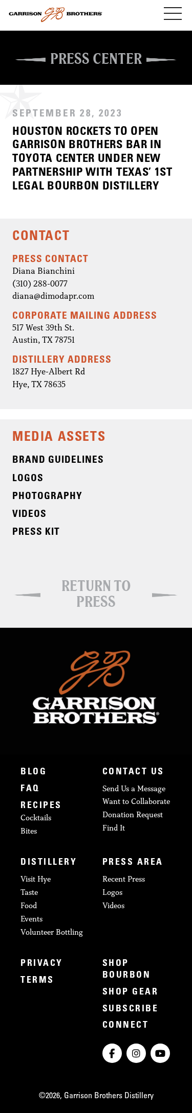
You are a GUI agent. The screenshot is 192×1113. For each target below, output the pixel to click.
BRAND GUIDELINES (58, 460)
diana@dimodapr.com (53, 295)
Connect (125, 1025)
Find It (113, 828)
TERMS (37, 980)
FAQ (30, 789)
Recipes (41, 806)
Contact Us (133, 772)
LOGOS (28, 479)
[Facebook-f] (112, 1053)
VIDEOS (29, 514)
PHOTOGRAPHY (47, 497)
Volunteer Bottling (51, 932)
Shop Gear (130, 992)
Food (28, 905)
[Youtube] (160, 1053)
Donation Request (132, 814)
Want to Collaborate (136, 801)
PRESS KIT (36, 532)
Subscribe (130, 1009)
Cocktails (35, 817)
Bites (28, 831)
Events (31, 918)
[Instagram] (136, 1053)
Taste (29, 892)
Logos (112, 892)
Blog (33, 772)
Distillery (48, 862)
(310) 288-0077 (40, 283)
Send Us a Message (133, 788)
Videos (113, 905)
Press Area (132, 862)
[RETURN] (96, 568)
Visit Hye (35, 879)
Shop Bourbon (126, 969)
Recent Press (123, 879)
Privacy (41, 963)
